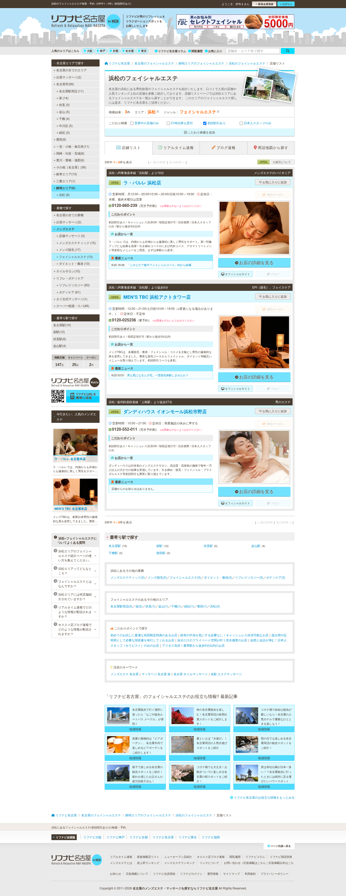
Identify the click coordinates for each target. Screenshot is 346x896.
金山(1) (163, 606)
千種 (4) (64, 118)
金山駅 (255, 545)
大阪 (89, 51)
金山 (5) (64, 112)
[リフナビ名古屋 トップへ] (86, 21)
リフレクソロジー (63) (74, 285)
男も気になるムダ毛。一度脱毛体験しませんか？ (157, 375)
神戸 (102, 51)
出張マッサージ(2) (68, 77)
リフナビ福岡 (211, 837)
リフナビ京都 (138, 837)
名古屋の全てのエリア (71, 70)
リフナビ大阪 (92, 837)
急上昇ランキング (148, 863)
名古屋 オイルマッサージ (191, 674)
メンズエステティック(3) (127, 577)
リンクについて (209, 863)
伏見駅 (208, 545)
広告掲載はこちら (254, 863)
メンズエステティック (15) (77, 243)
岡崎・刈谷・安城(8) (70, 153)
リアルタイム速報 (121, 857)
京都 (115, 51)
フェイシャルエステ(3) (185, 577)
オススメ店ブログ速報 (211, 857)
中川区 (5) (66, 125)
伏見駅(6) (59, 339)
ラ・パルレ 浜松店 (136, 182)
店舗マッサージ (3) (72, 235)
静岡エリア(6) (65, 188)
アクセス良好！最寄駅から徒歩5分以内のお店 (193, 645)
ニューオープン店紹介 (178, 857)
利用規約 (250, 873)
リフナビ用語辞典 (281, 857)
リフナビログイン (191, 873)
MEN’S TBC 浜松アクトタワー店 (151, 297)
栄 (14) (63, 98)
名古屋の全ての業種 (70, 215)
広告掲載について (137, 873)
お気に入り (215, 51)
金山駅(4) (59, 345)
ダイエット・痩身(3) (218, 577)
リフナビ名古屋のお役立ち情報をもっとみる (264, 797)
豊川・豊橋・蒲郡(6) (70, 160)
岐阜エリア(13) (66, 174)
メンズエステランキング (179, 863)
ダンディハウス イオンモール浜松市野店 (159, 411)
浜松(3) (215, 606)
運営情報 (212, 873)
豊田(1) (202, 606)
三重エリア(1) (65, 181)
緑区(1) (189, 606)
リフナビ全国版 (65, 837)
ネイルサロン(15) (68, 271)
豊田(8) (61, 139)
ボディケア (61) (70, 292)
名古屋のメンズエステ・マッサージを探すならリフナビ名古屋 (175, 888)
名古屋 (129, 51)
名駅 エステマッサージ (226, 674)
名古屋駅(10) (62, 325)
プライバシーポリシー (275, 873)
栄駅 (159, 545)
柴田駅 (160, 553)
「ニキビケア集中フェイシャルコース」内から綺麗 (159, 265)
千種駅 (113, 553)
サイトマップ (231, 873)
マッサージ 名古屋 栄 (156, 674)
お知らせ (115, 873)
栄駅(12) (59, 332)
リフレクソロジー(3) (249, 577)
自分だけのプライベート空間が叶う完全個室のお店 (212, 640)
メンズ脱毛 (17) (70, 249)
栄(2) (139, 606)
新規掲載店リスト (148, 857)
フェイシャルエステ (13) (76, 256)
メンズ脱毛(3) (157, 577)
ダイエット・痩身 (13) (74, 263)
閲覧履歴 (197, 51)
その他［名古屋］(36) (71, 167)
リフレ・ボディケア (70, 278)
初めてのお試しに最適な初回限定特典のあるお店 (143, 635)
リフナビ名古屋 (163, 837)
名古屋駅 (115, 545)
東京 (144, 51)
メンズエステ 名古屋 (124, 674)
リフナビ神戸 (115, 837)
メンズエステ (65, 229)
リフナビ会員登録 (164, 873)
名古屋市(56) (65, 84)
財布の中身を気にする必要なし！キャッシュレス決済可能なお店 (224, 635)
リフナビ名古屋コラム (172, 51)
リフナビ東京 (188, 837)
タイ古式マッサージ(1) (71, 299)
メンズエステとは (121, 863)
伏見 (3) (64, 104)
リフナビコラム (255, 857)
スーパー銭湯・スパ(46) (72, 305)
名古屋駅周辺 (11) (71, 91)
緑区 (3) (64, 132)
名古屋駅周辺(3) (121, 606)
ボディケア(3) (275, 577)
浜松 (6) (64, 194)
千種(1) (176, 606)
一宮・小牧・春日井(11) (72, 146)
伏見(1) (150, 606)
